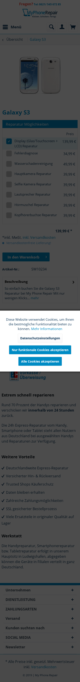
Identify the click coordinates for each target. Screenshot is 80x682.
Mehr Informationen (46, 329)
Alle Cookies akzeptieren (40, 361)
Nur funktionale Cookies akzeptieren (40, 350)
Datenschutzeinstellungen (40, 338)
